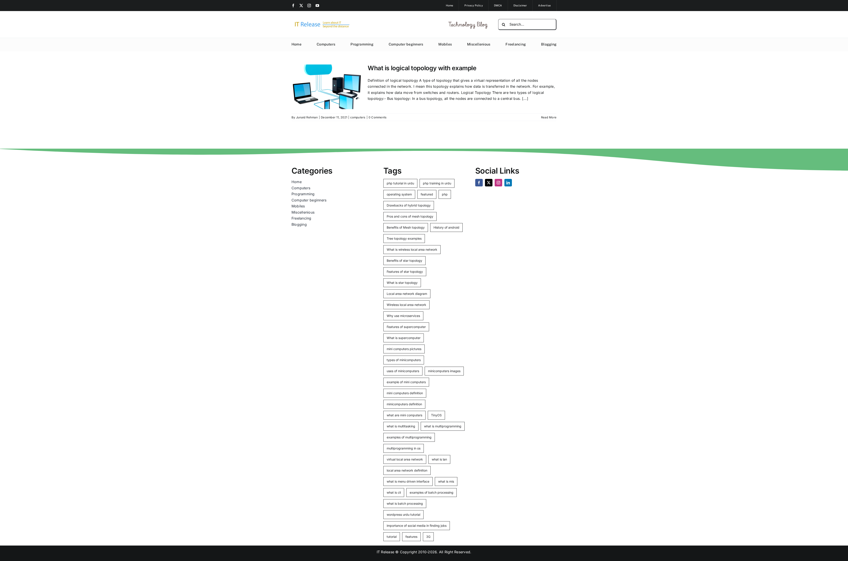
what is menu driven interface (408, 481)
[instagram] (309, 5)
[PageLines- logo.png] (321, 21)
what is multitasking (401, 426)
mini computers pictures (404, 349)
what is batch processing (405, 503)
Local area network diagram (407, 294)
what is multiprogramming (442, 426)
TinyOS (436, 415)
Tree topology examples (404, 238)
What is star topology (402, 282)
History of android (446, 227)
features (411, 536)
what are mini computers (404, 415)
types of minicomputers (404, 360)
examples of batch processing (431, 492)
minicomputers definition (404, 404)
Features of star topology (405, 271)
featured (427, 194)
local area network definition (407, 470)
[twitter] (301, 5)
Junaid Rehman (307, 117)
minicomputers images (444, 371)
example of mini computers (406, 382)
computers (357, 117)
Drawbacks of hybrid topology (409, 205)
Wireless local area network (406, 305)
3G (428, 536)
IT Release (385, 552)
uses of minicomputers (403, 371)
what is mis (446, 481)
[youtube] (317, 5)
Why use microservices (403, 316)
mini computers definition (405, 393)
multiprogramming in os (403, 448)
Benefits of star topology (404, 260)
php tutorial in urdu (400, 183)
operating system (399, 194)
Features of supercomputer (406, 327)
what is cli (394, 492)
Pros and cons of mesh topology (410, 216)
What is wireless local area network (412, 249)
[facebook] (293, 5)
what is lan (439, 459)
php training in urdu (437, 183)
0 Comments (377, 117)
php (445, 194)
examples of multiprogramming (409, 437)
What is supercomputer (403, 338)
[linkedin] (508, 182)
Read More (548, 117)
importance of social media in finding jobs (417, 525)
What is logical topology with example (422, 68)
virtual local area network (405, 459)
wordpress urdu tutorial (403, 514)
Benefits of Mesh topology (406, 227)
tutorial (392, 536)
